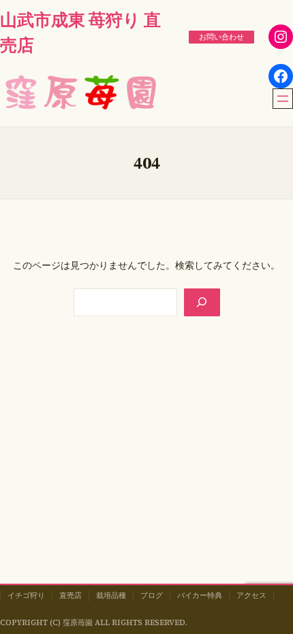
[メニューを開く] (283, 98)
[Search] (201, 302)
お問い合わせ (221, 37)
